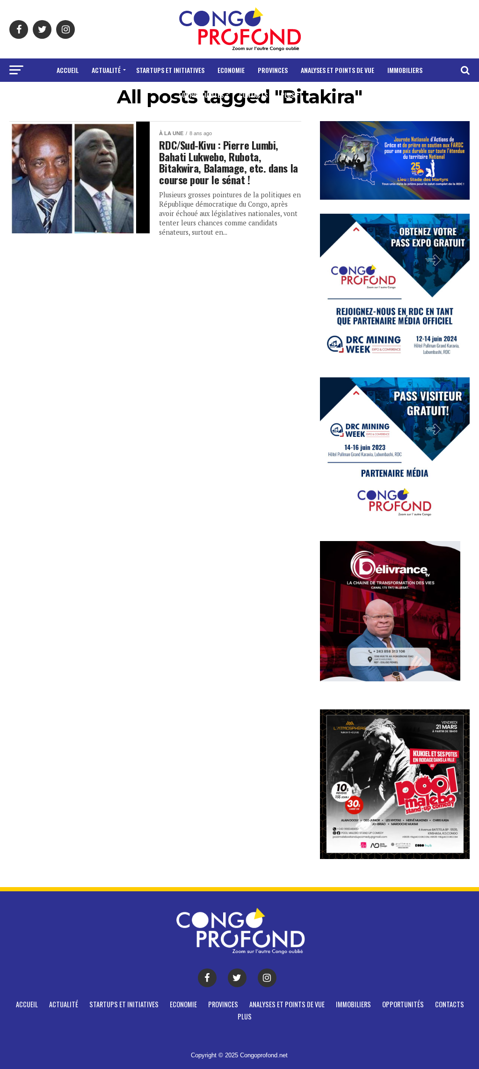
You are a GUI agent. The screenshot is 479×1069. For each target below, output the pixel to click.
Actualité (106, 70)
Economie (231, 70)
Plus (287, 95)
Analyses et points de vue (337, 70)
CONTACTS (253, 95)
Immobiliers (404, 70)
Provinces (273, 70)
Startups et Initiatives (170, 70)
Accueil (68, 70)
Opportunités (203, 95)
